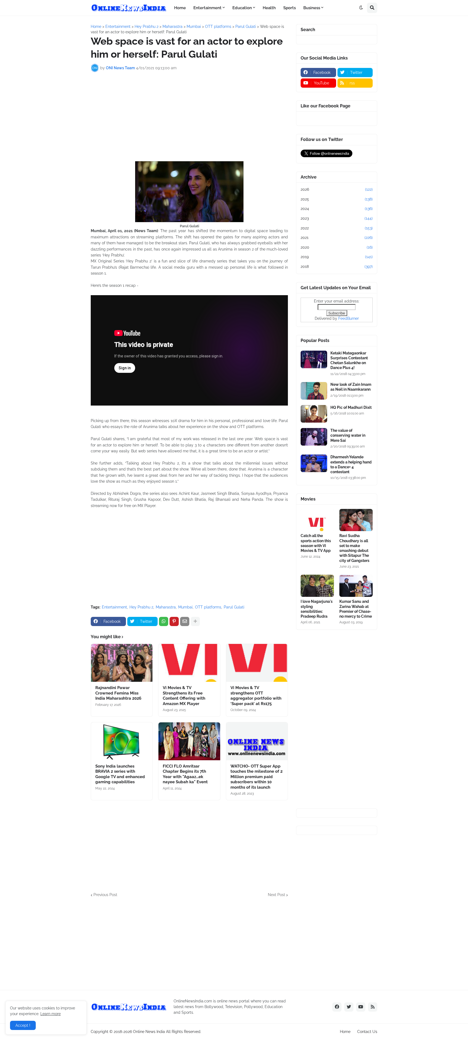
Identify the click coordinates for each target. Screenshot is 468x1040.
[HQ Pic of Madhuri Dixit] (314, 414)
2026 (337, 189)
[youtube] (360, 1007)
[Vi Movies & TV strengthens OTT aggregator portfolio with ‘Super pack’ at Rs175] (257, 663)
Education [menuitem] (242, 7)
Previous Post (105, 895)
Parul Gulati (234, 607)
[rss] (372, 1007)
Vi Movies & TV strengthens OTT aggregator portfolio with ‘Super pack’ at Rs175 (255, 695)
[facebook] (337, 1007)
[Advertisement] (189, 116)
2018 (337, 266)
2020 (337, 247)
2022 (337, 228)
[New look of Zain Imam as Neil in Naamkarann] (314, 391)
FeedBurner (348, 318)
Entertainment (114, 607)
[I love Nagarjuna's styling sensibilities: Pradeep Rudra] (317, 586)
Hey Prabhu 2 (141, 607)
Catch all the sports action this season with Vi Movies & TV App (316, 543)
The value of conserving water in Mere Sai (347, 435)
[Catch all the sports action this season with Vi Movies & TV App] (317, 520)
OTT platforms (208, 607)
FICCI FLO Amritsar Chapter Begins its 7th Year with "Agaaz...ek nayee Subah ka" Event (185, 774)
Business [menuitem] (311, 7)
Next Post (276, 895)
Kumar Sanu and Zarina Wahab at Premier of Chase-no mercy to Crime (355, 608)
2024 (337, 208)
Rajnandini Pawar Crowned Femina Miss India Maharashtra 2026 (118, 693)
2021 (337, 237)
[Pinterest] (174, 621)
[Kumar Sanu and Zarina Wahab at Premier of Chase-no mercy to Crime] (356, 586)
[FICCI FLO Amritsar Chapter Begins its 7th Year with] (189, 741)
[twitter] (348, 1007)
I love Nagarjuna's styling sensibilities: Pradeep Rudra (317, 608)
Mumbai (185, 607)
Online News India (149, 1031)
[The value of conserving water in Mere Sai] (314, 437)
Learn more (50, 1014)
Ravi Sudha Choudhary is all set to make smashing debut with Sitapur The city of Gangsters (354, 548)
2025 (337, 199)
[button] (361, 8)
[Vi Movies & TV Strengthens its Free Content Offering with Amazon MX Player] (189, 663)
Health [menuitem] (269, 7)
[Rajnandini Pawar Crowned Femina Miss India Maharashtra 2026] (121, 663)
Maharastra (166, 607)
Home (345, 1031)
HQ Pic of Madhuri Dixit (351, 407)
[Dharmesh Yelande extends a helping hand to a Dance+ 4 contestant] (314, 463)
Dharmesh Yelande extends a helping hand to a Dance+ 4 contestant (351, 464)
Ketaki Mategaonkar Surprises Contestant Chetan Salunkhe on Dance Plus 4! (349, 360)
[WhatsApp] (163, 621)
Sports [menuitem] (289, 7)
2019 (337, 257)
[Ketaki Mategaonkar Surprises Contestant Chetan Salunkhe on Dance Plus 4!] (314, 359)
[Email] (184, 621)
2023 (337, 218)
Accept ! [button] (22, 1025)
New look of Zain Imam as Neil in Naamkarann (350, 386)
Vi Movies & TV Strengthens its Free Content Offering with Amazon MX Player (184, 695)
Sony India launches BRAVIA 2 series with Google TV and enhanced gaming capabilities (120, 774)
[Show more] (195, 621)
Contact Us (367, 1031)
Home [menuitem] (180, 7)
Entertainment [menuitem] (207, 7)
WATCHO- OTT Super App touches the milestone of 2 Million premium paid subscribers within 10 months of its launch (256, 777)
